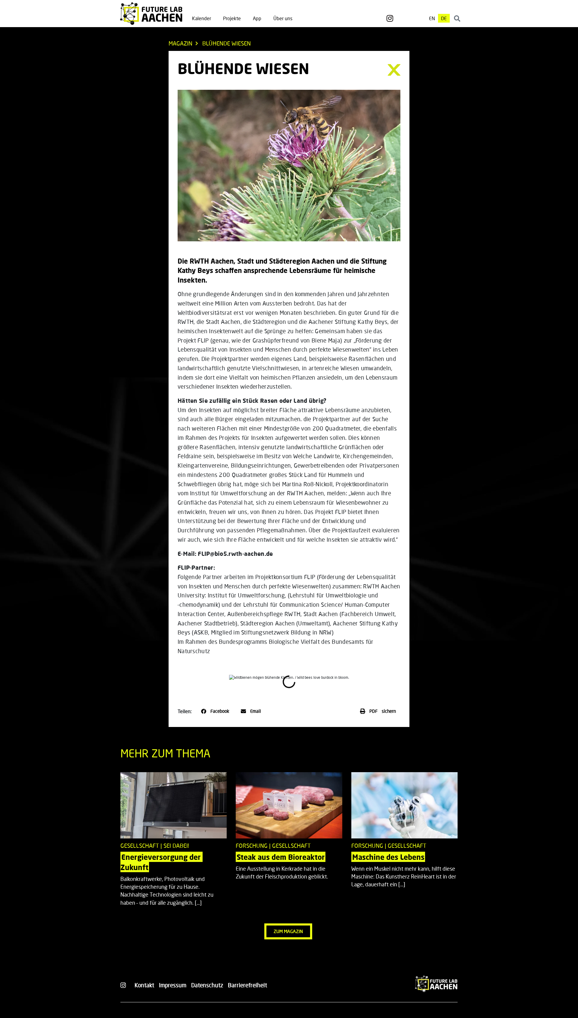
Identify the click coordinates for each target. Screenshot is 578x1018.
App (257, 18)
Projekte (232, 18)
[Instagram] (389, 18)
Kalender (201, 18)
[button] (215, 711)
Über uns (282, 18)
